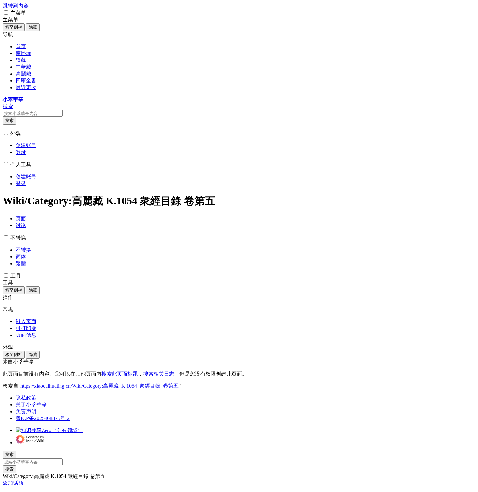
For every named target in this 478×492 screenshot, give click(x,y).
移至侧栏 (13, 27)
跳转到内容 (16, 5)
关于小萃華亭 (31, 404)
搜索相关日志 (158, 373)
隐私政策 (26, 398)
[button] (6, 12)
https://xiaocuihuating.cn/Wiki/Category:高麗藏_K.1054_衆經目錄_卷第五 (99, 386)
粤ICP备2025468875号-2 (43, 418)
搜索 (9, 120)
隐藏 (33, 27)
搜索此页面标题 (119, 373)
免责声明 (26, 411)
